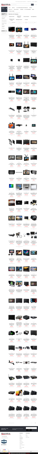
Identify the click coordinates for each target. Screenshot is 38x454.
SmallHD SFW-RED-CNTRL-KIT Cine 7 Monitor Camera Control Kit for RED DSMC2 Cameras (26, 242)
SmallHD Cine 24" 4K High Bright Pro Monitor (11, 224)
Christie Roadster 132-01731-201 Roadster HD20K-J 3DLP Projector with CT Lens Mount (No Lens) (26, 415)
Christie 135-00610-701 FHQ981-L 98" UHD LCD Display (19, 399)
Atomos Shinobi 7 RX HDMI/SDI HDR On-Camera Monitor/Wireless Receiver (34, 67)
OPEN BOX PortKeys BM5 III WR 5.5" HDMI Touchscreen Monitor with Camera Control (34, 98)
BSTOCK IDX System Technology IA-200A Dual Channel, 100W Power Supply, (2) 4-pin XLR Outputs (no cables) (19, 324)
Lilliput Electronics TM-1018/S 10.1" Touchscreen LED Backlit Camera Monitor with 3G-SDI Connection (12, 291)
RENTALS (13, 7)
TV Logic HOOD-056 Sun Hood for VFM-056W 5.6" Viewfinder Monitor (26, 340)
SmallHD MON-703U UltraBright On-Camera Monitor (34, 259)
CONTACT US (10, 9)
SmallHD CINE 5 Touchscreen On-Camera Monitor (19, 164)
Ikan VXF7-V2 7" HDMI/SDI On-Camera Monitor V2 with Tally (26, 259)
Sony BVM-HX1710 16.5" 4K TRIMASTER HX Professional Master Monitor (34, 51)
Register (36, 1)
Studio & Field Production (3, 18)
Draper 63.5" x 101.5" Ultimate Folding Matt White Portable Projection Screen (11, 194)
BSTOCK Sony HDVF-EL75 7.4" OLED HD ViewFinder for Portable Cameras (19, 354)
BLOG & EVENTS (16, 9)
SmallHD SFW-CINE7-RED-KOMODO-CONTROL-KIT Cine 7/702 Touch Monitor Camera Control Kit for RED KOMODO (19, 242)
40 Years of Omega (11, 11)
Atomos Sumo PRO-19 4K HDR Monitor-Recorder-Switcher (19, 36)
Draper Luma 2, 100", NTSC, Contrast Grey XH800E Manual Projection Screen (11, 209)
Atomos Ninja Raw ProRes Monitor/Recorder (11, 51)
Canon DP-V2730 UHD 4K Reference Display (34, 164)
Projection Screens (11, 16)
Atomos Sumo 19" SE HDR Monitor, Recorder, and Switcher (26, 84)
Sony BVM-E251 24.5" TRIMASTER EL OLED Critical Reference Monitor (11, 324)
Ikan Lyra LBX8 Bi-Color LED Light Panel (34, 115)
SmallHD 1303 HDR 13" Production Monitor (19, 224)
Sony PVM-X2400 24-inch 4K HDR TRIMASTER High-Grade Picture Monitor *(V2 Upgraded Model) (19, 307)
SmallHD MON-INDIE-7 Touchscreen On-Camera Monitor (12, 276)
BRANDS (30, 7)
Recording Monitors (33, 16)
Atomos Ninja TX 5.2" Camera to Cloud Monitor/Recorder (11, 84)
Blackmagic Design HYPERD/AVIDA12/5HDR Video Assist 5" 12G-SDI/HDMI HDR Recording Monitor (12, 308)
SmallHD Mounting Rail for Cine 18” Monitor (19, 178)
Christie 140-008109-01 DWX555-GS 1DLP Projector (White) (26, 369)
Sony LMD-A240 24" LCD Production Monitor (34, 339)
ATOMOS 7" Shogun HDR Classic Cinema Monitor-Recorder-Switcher (19, 84)
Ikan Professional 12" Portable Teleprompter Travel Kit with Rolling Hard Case (19, 116)
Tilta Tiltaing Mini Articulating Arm (26, 131)
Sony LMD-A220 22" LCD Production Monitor (12, 354)
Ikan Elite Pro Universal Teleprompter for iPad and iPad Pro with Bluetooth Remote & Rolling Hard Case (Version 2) (26, 116)
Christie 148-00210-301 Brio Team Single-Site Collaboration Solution (11, 384)
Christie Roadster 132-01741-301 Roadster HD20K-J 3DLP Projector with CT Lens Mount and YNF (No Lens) (19, 415)
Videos (33, 9)
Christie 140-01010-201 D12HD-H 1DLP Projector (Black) (34, 384)
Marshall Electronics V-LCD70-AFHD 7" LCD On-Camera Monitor (19, 276)
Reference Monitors (4, 20)
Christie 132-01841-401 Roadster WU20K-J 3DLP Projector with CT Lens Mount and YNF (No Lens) (26, 399)
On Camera (3, 28)
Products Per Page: (31, 22)
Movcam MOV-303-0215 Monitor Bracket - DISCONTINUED (12, 369)
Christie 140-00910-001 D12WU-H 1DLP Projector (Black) (12, 399)
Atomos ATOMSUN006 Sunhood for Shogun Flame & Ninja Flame (26, 324)
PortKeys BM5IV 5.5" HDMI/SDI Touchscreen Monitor (34, 84)
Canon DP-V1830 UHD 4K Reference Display (26, 209)
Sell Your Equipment (27, 9)
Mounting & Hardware (3, 26)
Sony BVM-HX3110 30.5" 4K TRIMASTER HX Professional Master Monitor (19, 149)
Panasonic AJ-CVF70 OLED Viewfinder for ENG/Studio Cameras (11, 242)
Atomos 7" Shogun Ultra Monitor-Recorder (34, 131)
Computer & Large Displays (4, 24)
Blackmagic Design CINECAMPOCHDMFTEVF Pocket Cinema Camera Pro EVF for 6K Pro (34, 225)
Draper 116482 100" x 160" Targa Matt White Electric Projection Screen (34, 194)
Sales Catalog (13, 12)
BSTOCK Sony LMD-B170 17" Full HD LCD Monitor (26, 290)
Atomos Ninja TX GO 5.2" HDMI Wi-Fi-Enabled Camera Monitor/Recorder (26, 51)
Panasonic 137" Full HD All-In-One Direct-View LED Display (26, 36)
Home (9, 12)
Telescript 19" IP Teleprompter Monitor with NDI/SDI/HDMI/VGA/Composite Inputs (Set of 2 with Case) (19, 133)
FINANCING (21, 9)
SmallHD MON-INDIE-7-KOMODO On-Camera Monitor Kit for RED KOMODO (11, 259)
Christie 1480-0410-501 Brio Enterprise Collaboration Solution (34, 369)
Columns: (20, 22)
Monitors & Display (18, 12)
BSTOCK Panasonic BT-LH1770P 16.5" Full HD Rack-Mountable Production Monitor (11, 36)
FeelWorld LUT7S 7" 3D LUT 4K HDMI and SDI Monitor (34, 276)
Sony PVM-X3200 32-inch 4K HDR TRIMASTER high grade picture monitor (26, 225)
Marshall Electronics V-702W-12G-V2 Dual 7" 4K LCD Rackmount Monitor (34, 36)
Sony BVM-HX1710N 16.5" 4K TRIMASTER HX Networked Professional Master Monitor (26, 67)
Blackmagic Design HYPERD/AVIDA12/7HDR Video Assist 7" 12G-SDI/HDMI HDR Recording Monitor (34, 291)
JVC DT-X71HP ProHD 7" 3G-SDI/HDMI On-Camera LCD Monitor (26, 276)
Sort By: (10, 22)
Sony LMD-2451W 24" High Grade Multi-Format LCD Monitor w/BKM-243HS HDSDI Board (19, 290)
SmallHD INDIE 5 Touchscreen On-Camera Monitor (12, 164)
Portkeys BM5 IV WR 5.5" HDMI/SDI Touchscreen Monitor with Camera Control (12, 98)
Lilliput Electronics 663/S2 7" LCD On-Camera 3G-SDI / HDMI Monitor (19, 259)
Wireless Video (27, 437)
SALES (9, 7)
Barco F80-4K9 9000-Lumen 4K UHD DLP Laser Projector (34, 324)
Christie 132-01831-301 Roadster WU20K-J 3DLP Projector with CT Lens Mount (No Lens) (34, 399)
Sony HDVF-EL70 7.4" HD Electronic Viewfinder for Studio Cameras (26, 354)
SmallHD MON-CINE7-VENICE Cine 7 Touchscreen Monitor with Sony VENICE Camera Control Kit (34, 242)
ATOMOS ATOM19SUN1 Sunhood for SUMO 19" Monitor (11, 340)
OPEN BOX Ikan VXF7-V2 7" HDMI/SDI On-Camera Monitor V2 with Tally (19, 98)
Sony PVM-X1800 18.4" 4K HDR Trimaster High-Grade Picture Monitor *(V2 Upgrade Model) (26, 307)
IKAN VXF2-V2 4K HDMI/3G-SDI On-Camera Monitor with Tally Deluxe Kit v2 (34, 209)
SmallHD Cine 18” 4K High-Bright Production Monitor (26, 179)
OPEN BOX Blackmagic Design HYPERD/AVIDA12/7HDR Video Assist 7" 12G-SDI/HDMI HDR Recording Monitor (26, 99)
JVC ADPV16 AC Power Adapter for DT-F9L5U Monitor (19, 369)
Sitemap (21, 448)
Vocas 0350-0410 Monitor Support (19, 339)
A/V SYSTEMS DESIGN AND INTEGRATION (22, 7)
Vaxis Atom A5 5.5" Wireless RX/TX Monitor (26, 164)
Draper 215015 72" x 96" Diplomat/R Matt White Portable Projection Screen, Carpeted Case (19, 194)
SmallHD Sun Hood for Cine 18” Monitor (11, 178)
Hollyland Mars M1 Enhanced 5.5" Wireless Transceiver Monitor (12, 132)
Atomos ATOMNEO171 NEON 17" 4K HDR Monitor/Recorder (33, 307)
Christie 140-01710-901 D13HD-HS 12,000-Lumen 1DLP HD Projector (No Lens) (26, 384)
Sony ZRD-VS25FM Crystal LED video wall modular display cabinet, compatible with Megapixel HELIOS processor (19, 68)
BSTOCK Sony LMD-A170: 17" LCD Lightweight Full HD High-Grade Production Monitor (26, 149)
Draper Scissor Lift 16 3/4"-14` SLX (26, 193)
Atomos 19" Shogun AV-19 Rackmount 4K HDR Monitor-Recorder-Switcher (19, 51)
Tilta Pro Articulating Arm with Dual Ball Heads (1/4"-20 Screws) (11, 116)
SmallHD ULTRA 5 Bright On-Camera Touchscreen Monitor (34, 149)
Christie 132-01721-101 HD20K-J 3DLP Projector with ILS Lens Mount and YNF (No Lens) (34, 415)
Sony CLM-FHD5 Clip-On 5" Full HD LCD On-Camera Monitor (34, 354)
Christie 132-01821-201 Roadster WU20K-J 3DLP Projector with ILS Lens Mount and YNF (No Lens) (12, 415)
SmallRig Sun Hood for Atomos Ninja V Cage (34, 178)
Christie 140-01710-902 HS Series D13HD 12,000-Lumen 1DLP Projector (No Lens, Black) (19, 384)
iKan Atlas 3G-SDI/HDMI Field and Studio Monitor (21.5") (19, 209)
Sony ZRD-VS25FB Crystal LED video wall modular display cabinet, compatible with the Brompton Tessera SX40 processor (11, 68)
